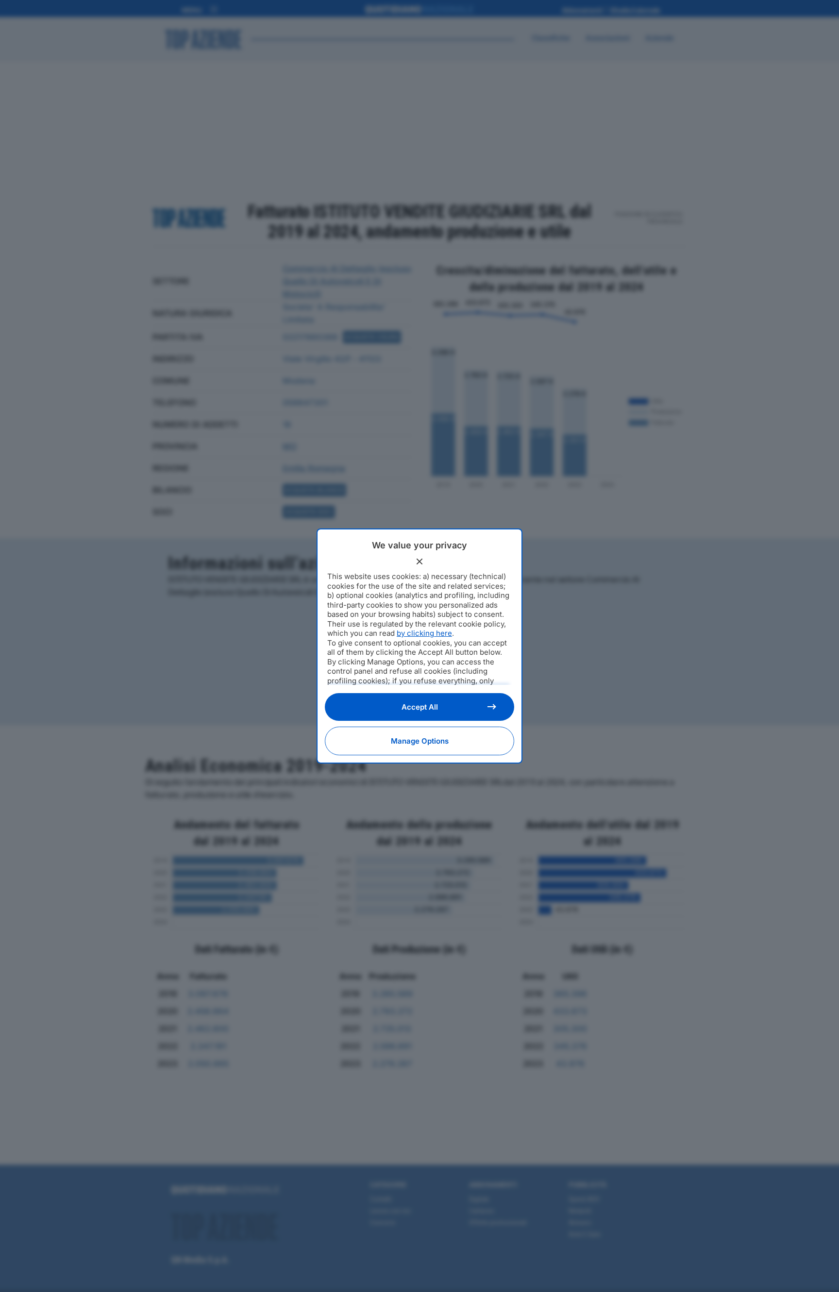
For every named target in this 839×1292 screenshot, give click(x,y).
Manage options (420, 741)
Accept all (420, 707)
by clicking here (424, 633)
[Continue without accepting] (419, 561)
